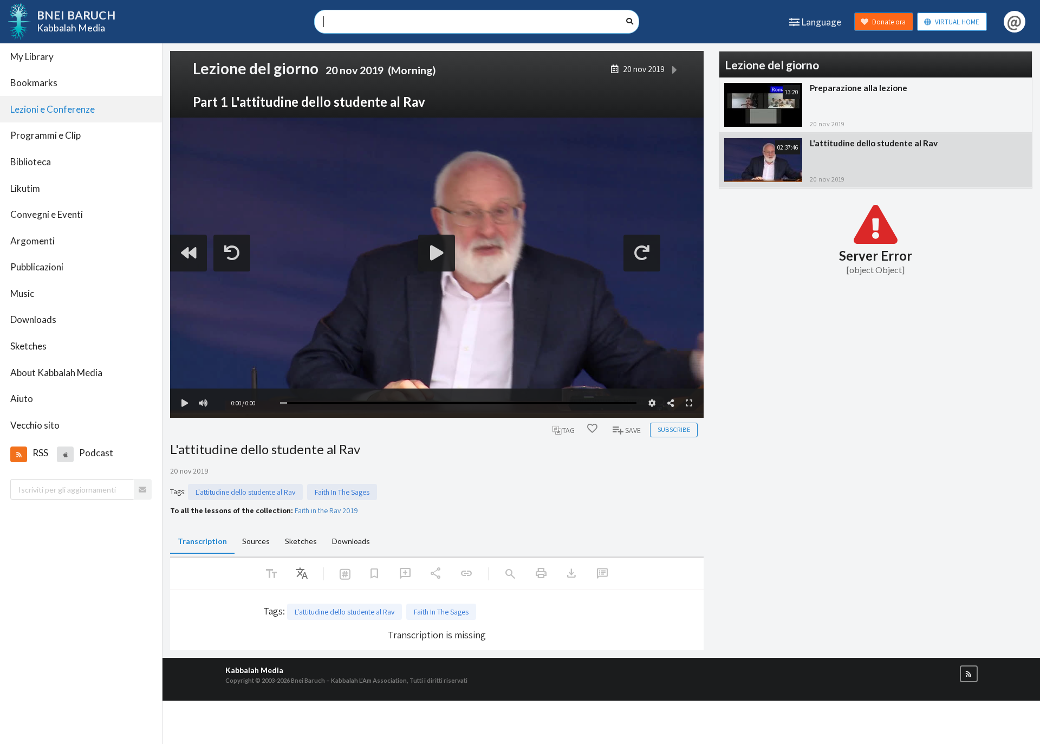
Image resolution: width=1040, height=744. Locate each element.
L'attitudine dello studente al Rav (245, 492)
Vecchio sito (35, 425)
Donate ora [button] (889, 22)
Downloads (33, 319)
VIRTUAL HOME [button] (957, 22)
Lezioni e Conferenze (52, 109)
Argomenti (32, 241)
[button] (18, 454)
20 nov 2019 (644, 68)
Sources (256, 541)
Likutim (25, 188)
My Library (32, 56)
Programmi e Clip (45, 135)
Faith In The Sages (342, 492)
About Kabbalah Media (56, 372)
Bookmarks (33, 82)
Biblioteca (30, 161)
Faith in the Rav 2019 (326, 510)
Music (22, 293)
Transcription (202, 541)
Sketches (28, 346)
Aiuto (21, 398)
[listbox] (301, 574)
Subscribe (674, 429)
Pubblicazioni (36, 267)
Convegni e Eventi (46, 214)
